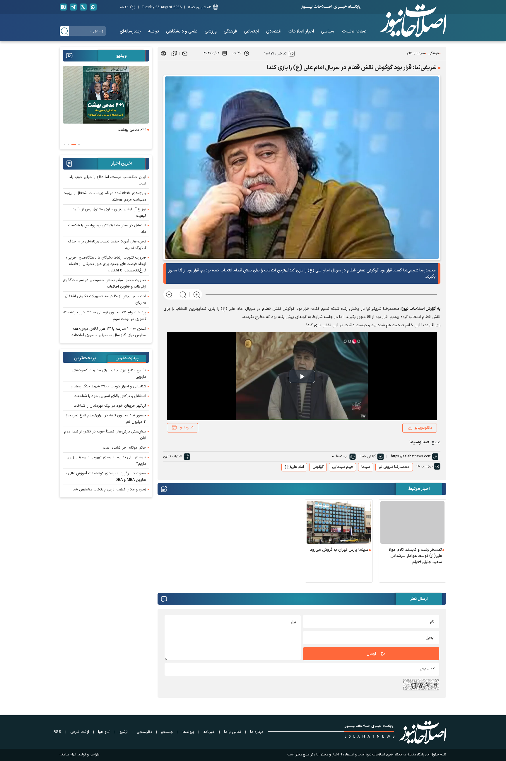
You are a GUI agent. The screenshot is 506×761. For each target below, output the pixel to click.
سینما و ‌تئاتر (415, 53)
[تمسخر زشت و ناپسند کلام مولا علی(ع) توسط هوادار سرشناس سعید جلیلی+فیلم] (412, 522)
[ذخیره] (174, 53)
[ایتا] (93, 7)
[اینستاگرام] (63, 7)
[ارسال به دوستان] (185, 53)
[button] (79, 144)
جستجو (167, 732)
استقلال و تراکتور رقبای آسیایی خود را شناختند (110, 396)
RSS (57, 732)
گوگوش (318, 467)
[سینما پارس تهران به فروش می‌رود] (339, 522)
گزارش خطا (368, 456)
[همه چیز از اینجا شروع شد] (106, 95)
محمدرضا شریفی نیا (394, 467)
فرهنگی (434, 53)
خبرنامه (209, 732)
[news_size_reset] (183, 294)
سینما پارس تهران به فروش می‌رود (339, 550)
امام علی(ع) (294, 467)
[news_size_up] (196, 294)
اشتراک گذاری (172, 456)
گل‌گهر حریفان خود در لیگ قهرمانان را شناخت (109, 406)
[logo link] (413, 20)
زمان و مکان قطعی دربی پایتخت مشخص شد (109, 489)
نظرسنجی (144, 732)
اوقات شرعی (79, 732)
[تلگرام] (73, 7)
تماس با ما (232, 732)
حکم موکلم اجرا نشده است (124, 448)
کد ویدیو (187, 427)
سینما (365, 467)
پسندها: (340, 456)
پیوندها (188, 732)
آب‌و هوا (104, 732)
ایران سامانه (68, 754)
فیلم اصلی (416, 444)
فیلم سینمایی (342, 467)
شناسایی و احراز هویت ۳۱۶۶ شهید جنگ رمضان (108, 386)
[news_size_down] (169, 294)
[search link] (64, 31)
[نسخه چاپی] (163, 53)
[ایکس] (83, 7)
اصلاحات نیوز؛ (412, 309)
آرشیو (123, 732)
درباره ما (256, 732)
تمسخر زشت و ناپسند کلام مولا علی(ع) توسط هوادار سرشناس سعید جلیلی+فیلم (415, 556)
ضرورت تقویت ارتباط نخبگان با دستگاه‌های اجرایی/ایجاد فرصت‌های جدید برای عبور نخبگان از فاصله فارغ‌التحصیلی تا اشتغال (106, 264)
